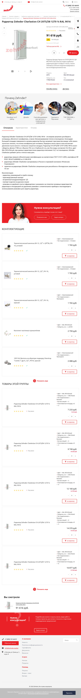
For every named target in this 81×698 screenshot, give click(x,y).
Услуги (24, 657)
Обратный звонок (10, 643)
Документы (26, 650)
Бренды (24, 676)
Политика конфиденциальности (32, 645)
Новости (24, 642)
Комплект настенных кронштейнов (27, 330)
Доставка (66, 89)
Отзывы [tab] (34, 128)
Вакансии (25, 653)
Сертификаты (26, 647)
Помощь (25, 667)
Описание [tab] (8, 128)
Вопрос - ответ (26, 673)
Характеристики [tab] (22, 128)
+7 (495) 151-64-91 (72, 5)
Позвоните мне (42, 217)
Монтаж (24, 660)
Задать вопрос (58, 217)
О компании (26, 639)
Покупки (25, 670)
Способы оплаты (51, 89)
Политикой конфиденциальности (38, 693)
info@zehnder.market (37, 2)
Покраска (25, 663)
